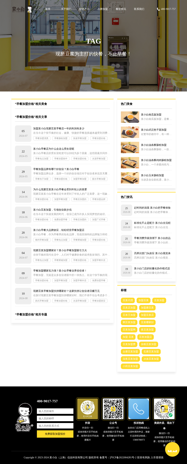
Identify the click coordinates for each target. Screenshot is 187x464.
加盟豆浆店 (147, 315)
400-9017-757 (168, 9)
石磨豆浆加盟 (151, 351)
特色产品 (84, 9)
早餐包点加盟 (41, 158)
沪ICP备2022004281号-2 (123, 457)
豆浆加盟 (159, 300)
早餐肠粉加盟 (60, 138)
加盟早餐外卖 (98, 260)
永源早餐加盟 (98, 158)
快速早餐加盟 (79, 138)
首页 (47, 9)
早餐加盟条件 (60, 158)
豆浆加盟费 (129, 344)
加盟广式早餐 (98, 219)
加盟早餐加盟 (79, 179)
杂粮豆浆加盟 (148, 344)
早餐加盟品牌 (98, 199)
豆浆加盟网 (129, 329)
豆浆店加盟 (129, 307)
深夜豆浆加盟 (130, 359)
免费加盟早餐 (60, 219)
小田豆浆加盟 (130, 366)
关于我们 (66, 9)
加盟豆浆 (143, 300)
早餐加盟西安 (98, 301)
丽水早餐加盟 (98, 179)
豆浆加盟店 (145, 337)
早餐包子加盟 (41, 179)
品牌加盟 (103, 9)
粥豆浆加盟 (129, 322)
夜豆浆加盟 (147, 329)
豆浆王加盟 (129, 315)
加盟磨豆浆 (147, 307)
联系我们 (139, 9)
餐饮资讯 (121, 9)
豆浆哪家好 (147, 322)
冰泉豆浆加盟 (151, 359)
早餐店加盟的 (79, 199)
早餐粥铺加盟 (79, 240)
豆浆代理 (128, 300)
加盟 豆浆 (128, 337)
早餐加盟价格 (98, 138)
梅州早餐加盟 (41, 240)
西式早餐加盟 (41, 301)
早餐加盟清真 (41, 138)
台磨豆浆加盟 (130, 351)
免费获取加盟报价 (55, 434)
